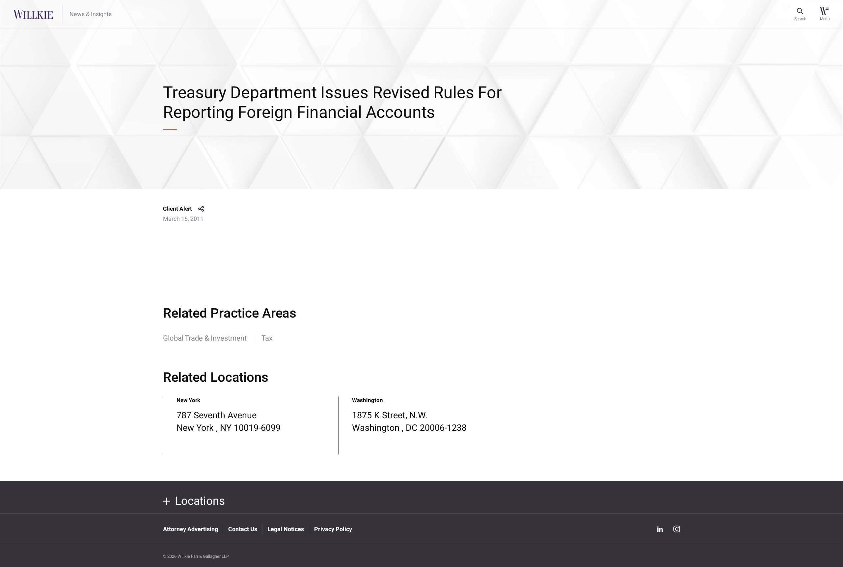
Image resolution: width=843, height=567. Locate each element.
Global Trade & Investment (205, 338)
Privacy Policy (333, 529)
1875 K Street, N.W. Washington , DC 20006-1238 (409, 421)
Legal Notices (285, 529)
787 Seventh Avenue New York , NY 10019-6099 (229, 421)
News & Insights (90, 14)
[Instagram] (676, 529)
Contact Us (242, 529)
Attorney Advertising (190, 529)
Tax (267, 338)
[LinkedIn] (660, 529)
